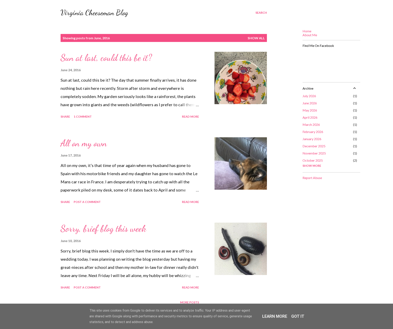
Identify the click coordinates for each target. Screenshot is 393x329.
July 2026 (309, 96)
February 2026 (313, 132)
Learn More (274, 316)
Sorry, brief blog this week (103, 228)
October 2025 (313, 160)
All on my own (84, 143)
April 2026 (310, 117)
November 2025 (314, 153)
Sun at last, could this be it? (106, 57)
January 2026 (312, 139)
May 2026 (310, 110)
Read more (190, 116)
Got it (297, 316)
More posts (189, 302)
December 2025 (314, 146)
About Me (310, 35)
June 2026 (310, 103)
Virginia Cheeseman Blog (94, 12)
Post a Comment (87, 202)
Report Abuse (312, 178)
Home (307, 31)
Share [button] (65, 116)
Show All (256, 38)
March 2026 (311, 124)
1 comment (83, 116)
